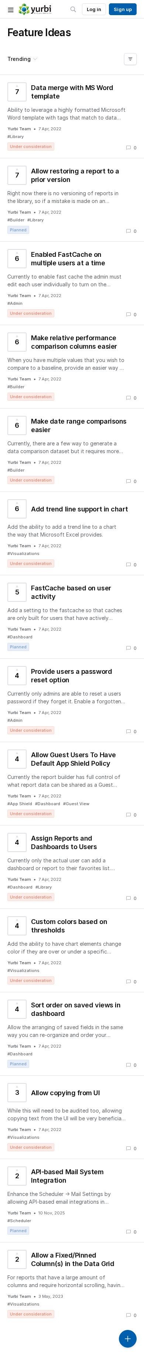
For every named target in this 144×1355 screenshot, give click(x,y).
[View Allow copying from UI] (72, 1117)
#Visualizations (23, 553)
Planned (18, 229)
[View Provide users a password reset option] (72, 700)
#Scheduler (19, 1220)
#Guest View (76, 803)
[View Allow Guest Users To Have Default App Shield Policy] (72, 783)
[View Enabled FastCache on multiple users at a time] (72, 283)
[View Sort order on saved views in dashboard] (72, 1033)
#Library (15, 136)
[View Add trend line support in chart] (72, 533)
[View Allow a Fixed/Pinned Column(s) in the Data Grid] (72, 1283)
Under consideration (31, 146)
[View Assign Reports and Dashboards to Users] (72, 866)
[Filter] (130, 59)
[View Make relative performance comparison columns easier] (72, 366)
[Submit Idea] (128, 1339)
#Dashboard (19, 636)
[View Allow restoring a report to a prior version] (72, 199)
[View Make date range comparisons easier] (72, 450)
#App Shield (19, 803)
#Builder (15, 220)
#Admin (15, 303)
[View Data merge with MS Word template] (72, 116)
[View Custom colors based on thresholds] (72, 950)
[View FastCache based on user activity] (72, 616)
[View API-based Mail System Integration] (72, 1200)
